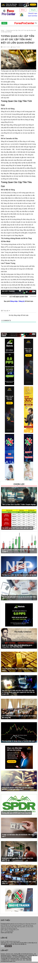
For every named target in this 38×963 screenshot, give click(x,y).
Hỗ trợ (23, 10)
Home (2, 30)
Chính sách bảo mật (7, 932)
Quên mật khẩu (32, 16)
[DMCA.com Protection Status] (6, 946)
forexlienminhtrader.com (8, 961)
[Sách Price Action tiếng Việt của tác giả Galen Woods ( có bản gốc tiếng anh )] (19, 781)
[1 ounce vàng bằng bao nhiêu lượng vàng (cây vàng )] (19, 662)
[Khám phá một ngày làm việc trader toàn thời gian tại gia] (19, 851)
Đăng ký (21, 301)
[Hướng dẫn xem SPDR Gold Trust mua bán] (19, 804)
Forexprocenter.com (7, 923)
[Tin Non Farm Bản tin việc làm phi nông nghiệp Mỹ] (19, 566)
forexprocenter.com (16, 960)
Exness (3, 954)
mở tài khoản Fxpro (25, 958)
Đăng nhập (14, 301)
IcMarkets (15, 955)
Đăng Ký (33, 10)
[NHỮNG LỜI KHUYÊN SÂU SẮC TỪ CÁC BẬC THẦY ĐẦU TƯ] (19, 875)
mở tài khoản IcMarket (19, 957)
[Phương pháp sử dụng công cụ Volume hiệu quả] (19, 732)
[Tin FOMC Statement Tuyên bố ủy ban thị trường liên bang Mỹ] (19, 709)
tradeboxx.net (5, 960)
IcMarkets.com (22, 955)
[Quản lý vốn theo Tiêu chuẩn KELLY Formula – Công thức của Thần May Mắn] (19, 638)
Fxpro (28, 957)
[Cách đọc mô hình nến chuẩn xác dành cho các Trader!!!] (19, 543)
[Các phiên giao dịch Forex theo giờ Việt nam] (19, 519)
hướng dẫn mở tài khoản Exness (23, 954)
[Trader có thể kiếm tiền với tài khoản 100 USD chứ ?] (19, 828)
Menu (4, 23)
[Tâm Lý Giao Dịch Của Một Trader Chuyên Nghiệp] (19, 496)
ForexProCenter (24, 23)
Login (35, 13)
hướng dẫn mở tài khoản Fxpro (10, 958)
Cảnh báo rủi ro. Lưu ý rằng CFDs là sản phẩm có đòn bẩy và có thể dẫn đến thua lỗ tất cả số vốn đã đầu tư (19, 943)
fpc (24, 960)
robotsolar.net (30, 960)
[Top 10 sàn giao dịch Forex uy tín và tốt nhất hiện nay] (19, 590)
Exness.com (9, 954)
